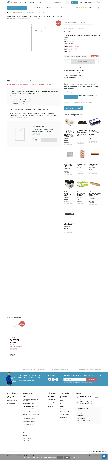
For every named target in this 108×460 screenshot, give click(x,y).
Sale (70, 51)
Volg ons (51, 375)
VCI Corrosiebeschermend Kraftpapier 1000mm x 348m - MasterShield (95, 194)
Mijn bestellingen (52, 399)
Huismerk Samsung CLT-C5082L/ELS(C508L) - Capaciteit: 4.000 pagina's (82, 133)
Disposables (63, 417)
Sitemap (25, 435)
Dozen (62, 403)
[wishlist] (95, 2)
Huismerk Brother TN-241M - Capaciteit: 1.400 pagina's (94, 163)
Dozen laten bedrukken (29, 418)
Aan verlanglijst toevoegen (98, 61)
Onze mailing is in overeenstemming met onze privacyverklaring (78, 382)
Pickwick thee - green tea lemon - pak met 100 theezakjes (81, 193)
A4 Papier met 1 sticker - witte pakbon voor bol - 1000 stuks (15, 340)
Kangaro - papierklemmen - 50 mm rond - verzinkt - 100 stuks (94, 132)
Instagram (53, 379)
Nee (67, 457)
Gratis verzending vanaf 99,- (61, 369)
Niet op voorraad (83, 61)
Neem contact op (27, 427)
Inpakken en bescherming (63, 397)
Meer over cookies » (77, 457)
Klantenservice (64, 7)
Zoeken (67, 2)
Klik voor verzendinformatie (16, 346)
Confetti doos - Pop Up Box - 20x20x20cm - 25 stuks (69, 193)
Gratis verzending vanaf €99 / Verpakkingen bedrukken (35, 84)
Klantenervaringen (52, 7)
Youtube (56, 379)
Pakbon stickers (73, 50)
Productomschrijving (13, 84)
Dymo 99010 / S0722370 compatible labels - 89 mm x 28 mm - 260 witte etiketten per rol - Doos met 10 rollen (70, 133)
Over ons (26, 2)
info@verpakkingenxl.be (86, 402)
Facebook (49, 379)
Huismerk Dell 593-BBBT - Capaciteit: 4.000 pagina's (69, 223)
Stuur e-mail (71, 97)
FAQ (24, 432)
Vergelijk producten (50, 405)
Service (32, 2)
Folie (61, 400)
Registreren (51, 396)
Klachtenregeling (27, 438)
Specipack (13, 18)
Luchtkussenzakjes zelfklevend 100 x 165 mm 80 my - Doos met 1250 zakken (69, 164)
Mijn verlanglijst (52, 402)
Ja (59, 457)
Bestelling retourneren (28, 403)
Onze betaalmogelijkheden (30, 409)
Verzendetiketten (73, 48)
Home (9, 12)
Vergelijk (14, 351)
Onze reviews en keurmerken (30, 406)
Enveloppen (63, 409)
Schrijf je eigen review (72, 108)
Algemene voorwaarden (29, 421)
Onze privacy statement (29, 424)
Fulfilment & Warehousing (29, 441)
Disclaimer (25, 429)
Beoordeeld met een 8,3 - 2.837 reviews (33, 369)
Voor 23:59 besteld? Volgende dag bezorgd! (89, 369)
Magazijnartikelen (74, 46)
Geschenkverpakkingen (66, 411)
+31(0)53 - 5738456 (26, 383)
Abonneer (92, 379)
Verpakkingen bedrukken (36, 7)
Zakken (62, 406)
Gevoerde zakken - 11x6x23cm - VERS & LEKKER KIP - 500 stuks (82, 163)
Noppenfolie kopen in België (30, 411)
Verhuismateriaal (64, 414)
